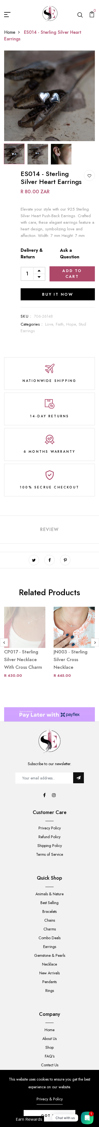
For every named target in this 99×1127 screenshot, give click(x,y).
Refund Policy (49, 837)
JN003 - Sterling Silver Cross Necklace (70, 659)
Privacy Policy (49, 828)
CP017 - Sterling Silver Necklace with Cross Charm (23, 659)
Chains (49, 920)
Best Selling (49, 902)
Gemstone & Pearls (49, 955)
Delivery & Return (32, 253)
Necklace (49, 964)
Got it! (49, 1115)
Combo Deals (49, 938)
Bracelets (49, 911)
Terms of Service (49, 854)
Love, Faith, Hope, (62, 324)
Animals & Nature (49, 894)
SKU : (26, 316)
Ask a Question (69, 253)
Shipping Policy (49, 845)
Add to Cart (72, 273)
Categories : (31, 324)
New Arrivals (49, 973)
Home (9, 32)
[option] (49, 96)
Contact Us (49, 1065)
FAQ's (49, 1056)
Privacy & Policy (50, 1099)
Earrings (49, 946)
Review (49, 529)
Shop (49, 1047)
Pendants (49, 982)
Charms (49, 929)
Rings (49, 990)
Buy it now (57, 294)
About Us (49, 1038)
